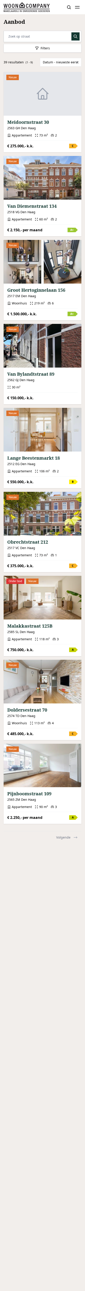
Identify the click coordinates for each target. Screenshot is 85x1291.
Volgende (63, 837)
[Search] (69, 7)
